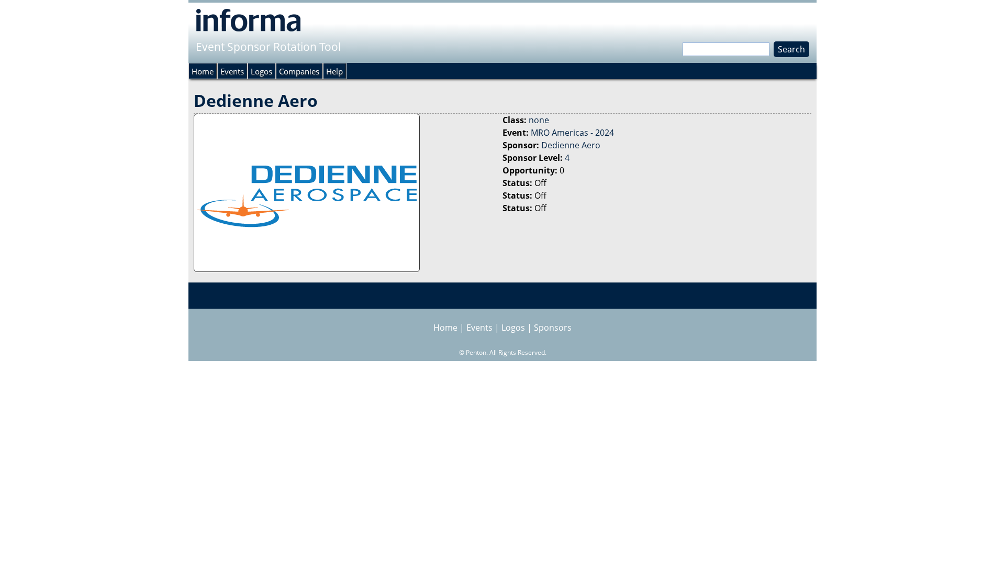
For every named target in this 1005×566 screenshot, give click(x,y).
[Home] (248, 20)
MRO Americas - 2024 (572, 132)
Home (203, 71)
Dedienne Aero (570, 145)
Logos (261, 71)
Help (334, 71)
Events (232, 71)
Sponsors (553, 327)
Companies (299, 71)
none (539, 120)
